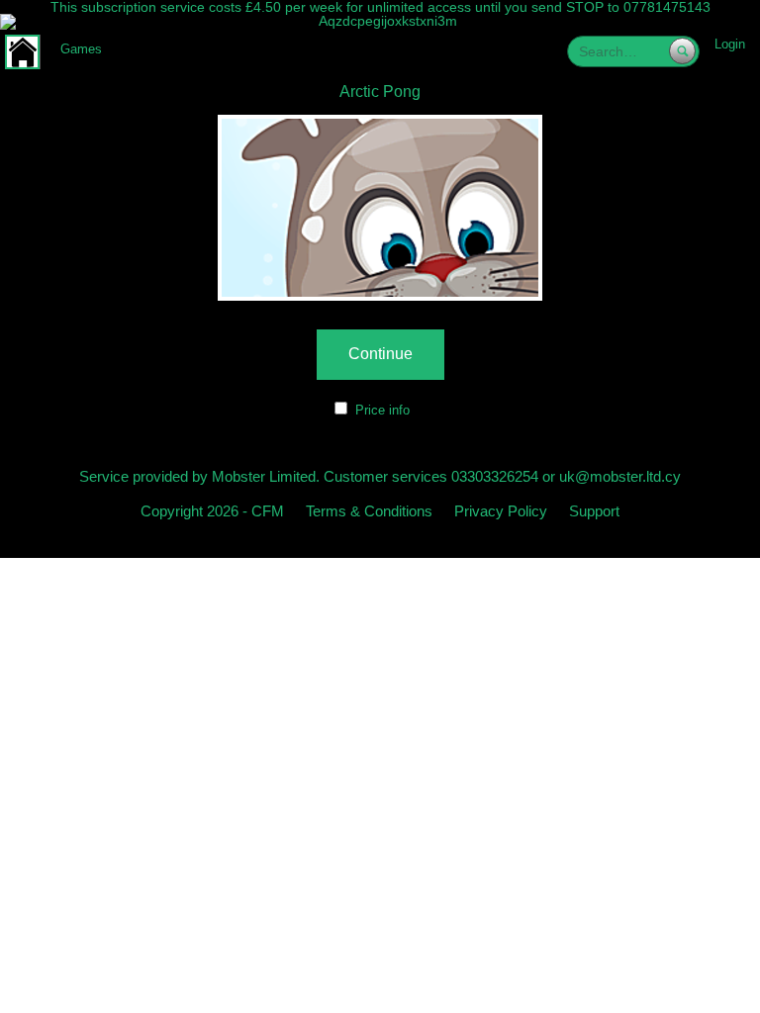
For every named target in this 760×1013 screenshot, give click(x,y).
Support (594, 511)
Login (729, 44)
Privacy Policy (500, 511)
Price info (382, 410)
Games (81, 49)
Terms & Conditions (369, 511)
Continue (380, 353)
